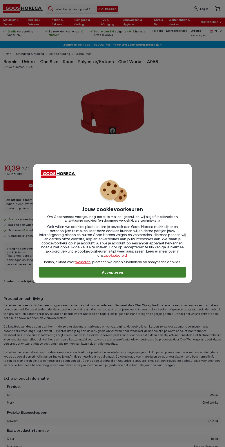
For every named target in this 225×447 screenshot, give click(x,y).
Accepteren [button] (112, 272)
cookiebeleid (115, 255)
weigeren (83, 262)
